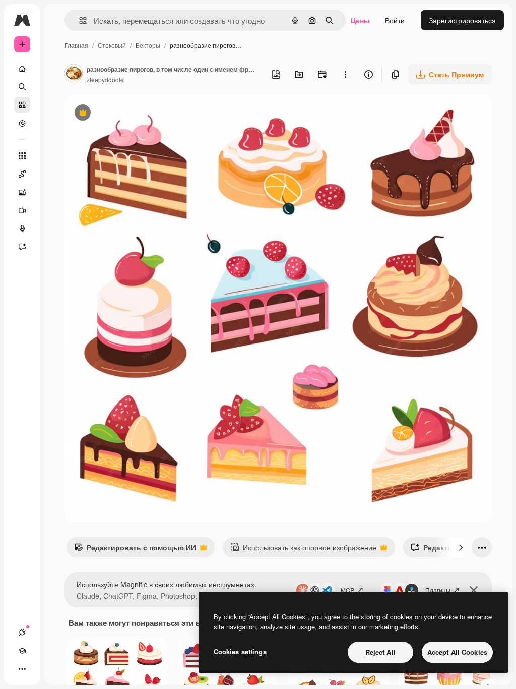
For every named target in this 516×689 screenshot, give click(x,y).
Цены (360, 20)
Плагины (437, 590)
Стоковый (112, 45)
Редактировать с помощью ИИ (135, 549)
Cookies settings (240, 651)
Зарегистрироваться (462, 20)
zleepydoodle (105, 79)
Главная (76, 45)
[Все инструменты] (22, 156)
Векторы (148, 45)
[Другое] (22, 669)
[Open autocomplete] (79, 20)
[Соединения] (22, 632)
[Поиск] (22, 87)
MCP (347, 590)
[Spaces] (22, 174)
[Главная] (22, 69)
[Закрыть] (474, 590)
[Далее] (461, 547)
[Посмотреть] (22, 123)
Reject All (380, 652)
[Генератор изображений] (22, 192)
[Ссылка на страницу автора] (73, 74)
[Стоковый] (22, 105)
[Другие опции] (345, 74)
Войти (395, 20)
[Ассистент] (22, 247)
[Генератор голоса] (22, 228)
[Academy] (22, 651)
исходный (132, 113)
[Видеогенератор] (22, 210)
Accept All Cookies (457, 652)
